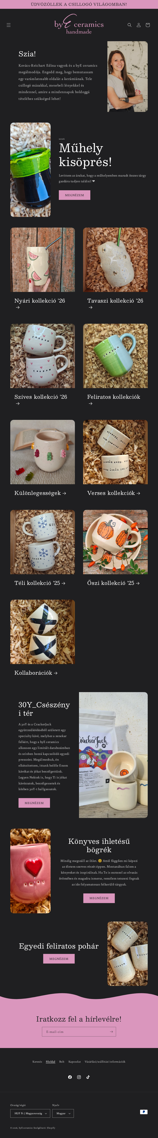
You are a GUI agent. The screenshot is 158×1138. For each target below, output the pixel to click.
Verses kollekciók (111, 493)
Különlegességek (37, 493)
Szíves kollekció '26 (40, 397)
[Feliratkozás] (111, 1032)
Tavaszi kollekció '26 (115, 301)
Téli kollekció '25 (37, 583)
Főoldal (50, 1061)
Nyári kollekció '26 (39, 301)
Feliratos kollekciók (113, 397)
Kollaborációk (33, 673)
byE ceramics (26, 1127)
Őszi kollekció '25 (110, 583)
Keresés (37, 1061)
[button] (8, 25)
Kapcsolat (75, 1061)
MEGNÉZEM (74, 195)
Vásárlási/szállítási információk (105, 1061)
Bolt (62, 1061)
